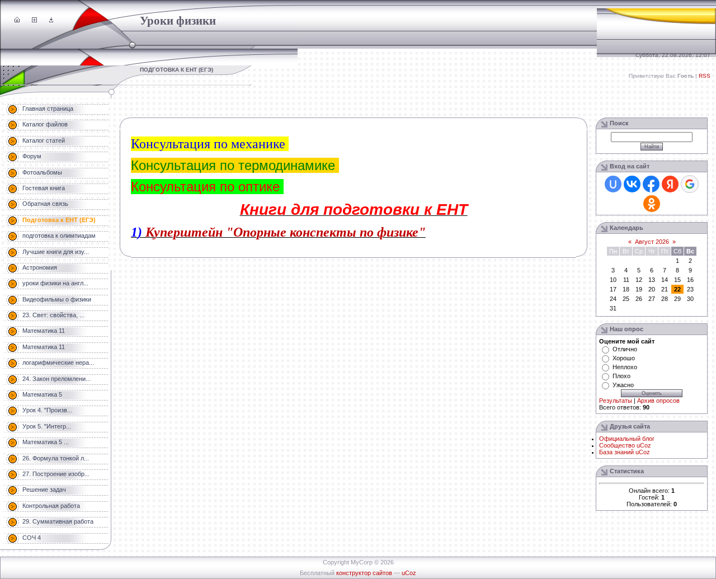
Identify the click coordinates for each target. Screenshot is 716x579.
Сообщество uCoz (625, 445)
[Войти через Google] (690, 184)
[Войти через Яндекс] (670, 184)
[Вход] (51, 20)
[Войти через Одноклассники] (651, 203)
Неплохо (625, 367)
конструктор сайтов (364, 572)
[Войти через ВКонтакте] (632, 184)
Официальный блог (626, 438)
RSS (704, 76)
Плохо (621, 376)
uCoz (409, 572)
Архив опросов (658, 400)
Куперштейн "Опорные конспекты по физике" (285, 232)
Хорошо (624, 358)
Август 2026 (652, 241)
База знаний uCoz (624, 452)
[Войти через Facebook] (651, 184)
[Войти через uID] (613, 184)
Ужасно (623, 385)
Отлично (625, 349)
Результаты (615, 400)
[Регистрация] (34, 20)
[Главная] (17, 20)
